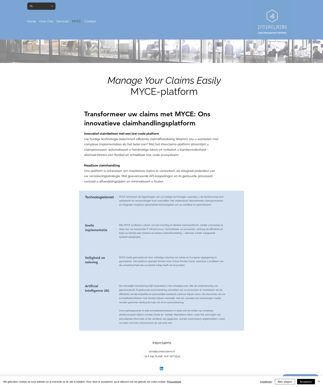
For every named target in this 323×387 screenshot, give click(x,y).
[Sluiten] (319, 381)
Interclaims (161, 343)
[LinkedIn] (161, 368)
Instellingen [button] (266, 381)
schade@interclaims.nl (162, 351)
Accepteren (306, 381)
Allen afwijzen (285, 381)
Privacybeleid (174, 381)
